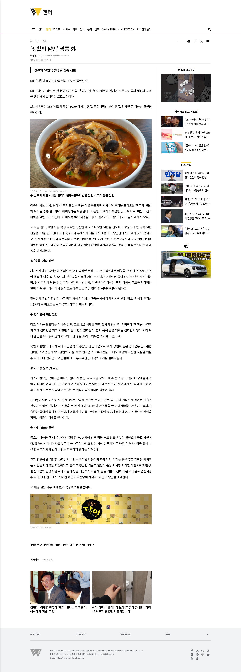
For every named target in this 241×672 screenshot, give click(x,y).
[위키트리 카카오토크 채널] (197, 655)
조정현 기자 (35, 55)
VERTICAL (125, 634)
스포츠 (66, 29)
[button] (176, 41)
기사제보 (35, 559)
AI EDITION (127, 29)
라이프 (56, 29)
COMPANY (80, 634)
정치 (82, 29)
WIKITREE (35, 634)
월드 (96, 29)
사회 (75, 29)
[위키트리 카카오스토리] (192, 655)
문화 (89, 29)
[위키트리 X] (197, 651)
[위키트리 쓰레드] (208, 651)
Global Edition (110, 29)
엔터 (48, 29)
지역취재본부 (144, 29)
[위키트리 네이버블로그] (202, 655)
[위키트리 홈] (36, 15)
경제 (41, 29)
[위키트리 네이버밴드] (192, 659)
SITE (168, 634)
